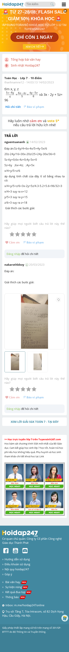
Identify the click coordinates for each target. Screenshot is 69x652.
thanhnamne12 (14, 82)
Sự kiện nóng (16, 587)
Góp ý (8, 574)
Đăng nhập (13, 254)
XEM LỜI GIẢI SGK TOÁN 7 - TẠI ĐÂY (35, 422)
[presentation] (10, 94)
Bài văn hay (15, 582)
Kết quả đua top (18, 592)
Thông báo (15, 597)
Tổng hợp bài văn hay (25, 59)
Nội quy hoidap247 (17, 569)
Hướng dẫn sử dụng (17, 559)
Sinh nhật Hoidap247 (25, 65)
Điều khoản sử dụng (17, 564)
